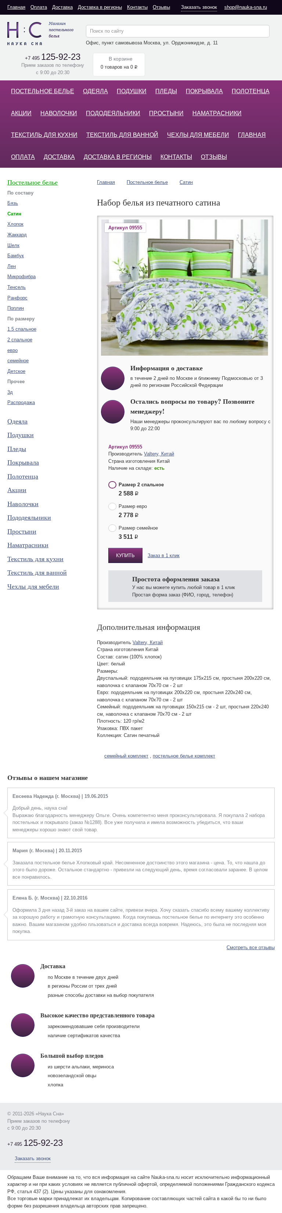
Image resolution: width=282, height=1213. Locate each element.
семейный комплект (126, 756)
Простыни (166, 113)
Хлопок (15, 224)
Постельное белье (42, 91)
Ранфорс (17, 298)
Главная (16, 7)
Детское (16, 371)
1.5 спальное (21, 329)
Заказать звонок (199, 7)
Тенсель (16, 287)
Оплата (38, 7)
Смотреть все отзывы (251, 947)
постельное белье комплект (184, 756)
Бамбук (15, 255)
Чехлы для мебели (198, 135)
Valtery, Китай (159, 454)
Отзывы (161, 7)
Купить (125, 555)
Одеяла (95, 91)
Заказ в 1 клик (164, 555)
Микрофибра (21, 276)
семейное (18, 360)
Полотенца (251, 91)
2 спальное (19, 339)
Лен (11, 266)
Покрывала (204, 91)
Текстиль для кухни (44, 135)
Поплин (15, 308)
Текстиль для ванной (122, 135)
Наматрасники (217, 113)
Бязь (12, 203)
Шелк (13, 245)
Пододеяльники (113, 113)
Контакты (137, 7)
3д (10, 392)
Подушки (132, 91)
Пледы (166, 91)
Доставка (62, 7)
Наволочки (58, 113)
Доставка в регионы (100, 7)
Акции (21, 113)
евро (12, 350)
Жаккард (17, 234)
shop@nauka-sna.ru (245, 7)
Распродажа (21, 402)
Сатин (186, 182)
